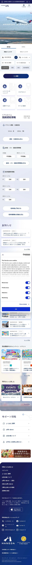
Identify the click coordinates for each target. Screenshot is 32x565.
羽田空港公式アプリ (12, 498)
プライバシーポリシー (22, 558)
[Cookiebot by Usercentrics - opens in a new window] (23, 255)
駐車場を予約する (16, 208)
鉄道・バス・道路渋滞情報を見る (16, 163)
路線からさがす (8, 51)
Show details (23, 304)
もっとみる (29, 2)
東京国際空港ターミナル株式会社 (9, 553)
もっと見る (27, 249)
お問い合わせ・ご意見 (8, 480)
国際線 (23, 46)
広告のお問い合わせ (7, 484)
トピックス (5, 470)
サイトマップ (5, 558)
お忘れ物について (7, 477)
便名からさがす (24, 51)
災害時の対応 (5, 490)
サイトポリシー (12, 558)
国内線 (8, 46)
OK (16, 309)
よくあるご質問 (6, 473)
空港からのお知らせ (7, 467)
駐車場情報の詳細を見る (16, 214)
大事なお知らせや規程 (8, 487)
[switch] (27, 287)
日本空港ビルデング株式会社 (8, 549)
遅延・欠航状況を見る (16, 139)
